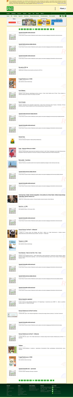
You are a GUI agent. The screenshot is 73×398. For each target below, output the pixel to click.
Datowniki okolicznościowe (34, 16)
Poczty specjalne (52, 16)
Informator (19, 13)
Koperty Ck (20, 16)
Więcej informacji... (40, 3)
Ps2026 (61, 21)
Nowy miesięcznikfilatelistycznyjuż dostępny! (63, 8)
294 (42, 29)
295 (44, 29)
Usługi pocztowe (9, 391)
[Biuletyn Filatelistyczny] (60, 16)
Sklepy (29, 13)
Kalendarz (24, 13)
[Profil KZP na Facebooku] (65, 16)
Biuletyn (42, 13)
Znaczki (8, 16)
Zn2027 (53, 23)
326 (51, 29)
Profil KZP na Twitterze (57, 391)
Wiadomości (14, 13)
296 (47, 29)
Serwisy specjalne (9, 395)
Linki (33, 13)
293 (39, 29)
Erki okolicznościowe (44, 16)
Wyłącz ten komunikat (62, 3)
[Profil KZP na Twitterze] (63, 16)
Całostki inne (26, 16)
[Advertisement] (36, 8)
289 (27, 29)
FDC (11, 16)
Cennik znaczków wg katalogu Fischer (22, 394)
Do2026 (58, 21)
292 (36, 29)
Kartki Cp (15, 16)
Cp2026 (55, 21)
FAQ (7, 393)
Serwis (8, 394)
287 (21, 29)
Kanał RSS (55, 389)
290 (30, 29)
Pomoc (8, 392)
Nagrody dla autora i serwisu (33, 390)
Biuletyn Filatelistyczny (57, 387)
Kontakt (37, 13)
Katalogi (8, 13)
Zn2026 (53, 21)
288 (24, 29)
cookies (26, 2)
